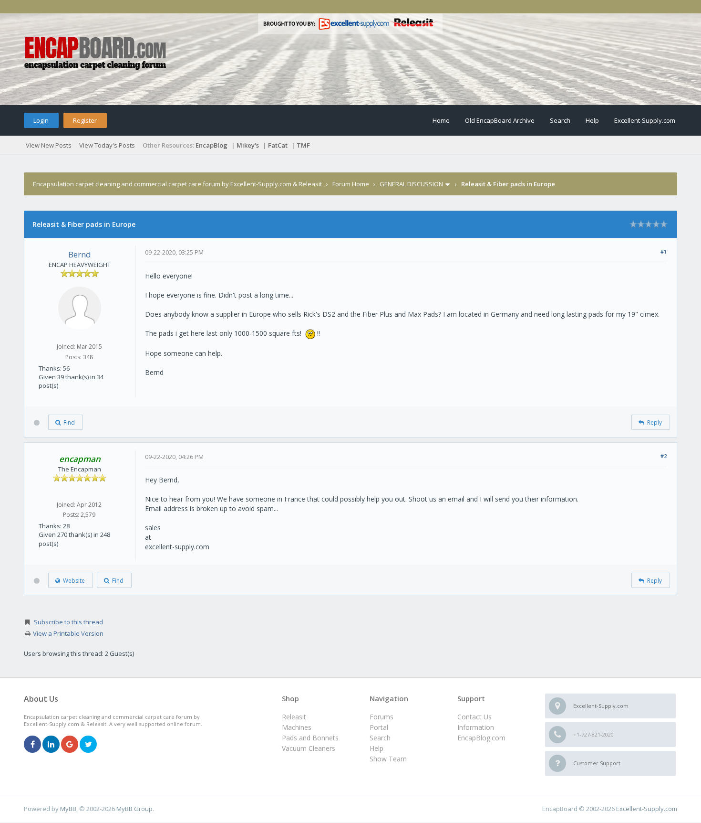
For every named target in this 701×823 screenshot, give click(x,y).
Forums (381, 716)
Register (85, 120)
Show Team (388, 758)
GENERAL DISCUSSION (411, 184)
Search (560, 120)
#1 (663, 251)
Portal (379, 727)
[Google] (69, 744)
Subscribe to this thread (68, 622)
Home (441, 120)
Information (475, 727)
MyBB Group (134, 808)
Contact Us (474, 716)
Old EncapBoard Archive (500, 120)
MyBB (68, 808)
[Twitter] (88, 744)
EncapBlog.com (481, 737)
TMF (303, 145)
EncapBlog (211, 145)
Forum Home (350, 184)
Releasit (294, 716)
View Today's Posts (107, 145)
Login (41, 120)
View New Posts (49, 145)
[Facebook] (32, 744)
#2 (663, 456)
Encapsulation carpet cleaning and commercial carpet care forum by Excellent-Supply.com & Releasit (177, 184)
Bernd (79, 254)
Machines (296, 727)
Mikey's (248, 145)
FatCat (278, 145)
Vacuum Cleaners (308, 748)
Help (592, 120)
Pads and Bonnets (310, 737)
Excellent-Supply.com (644, 120)
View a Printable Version (68, 633)
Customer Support (596, 763)
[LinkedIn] (51, 744)
